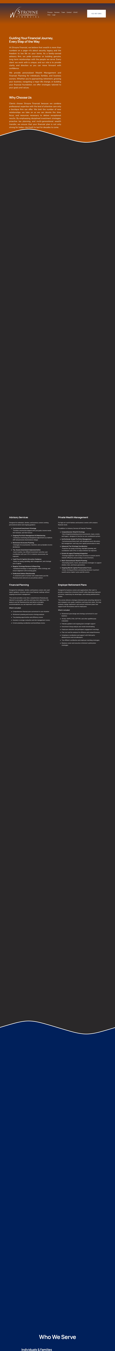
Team (63, 12)
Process (50, 12)
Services (57, 12)
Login (53, 15)
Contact (69, 12)
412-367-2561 (96, 14)
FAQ (48, 15)
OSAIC (75, 12)
